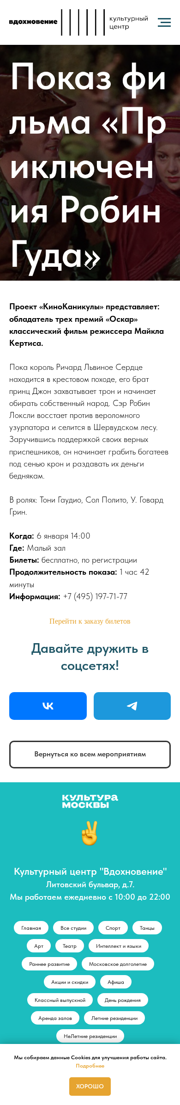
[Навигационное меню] (164, 22)
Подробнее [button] (90, 1065)
